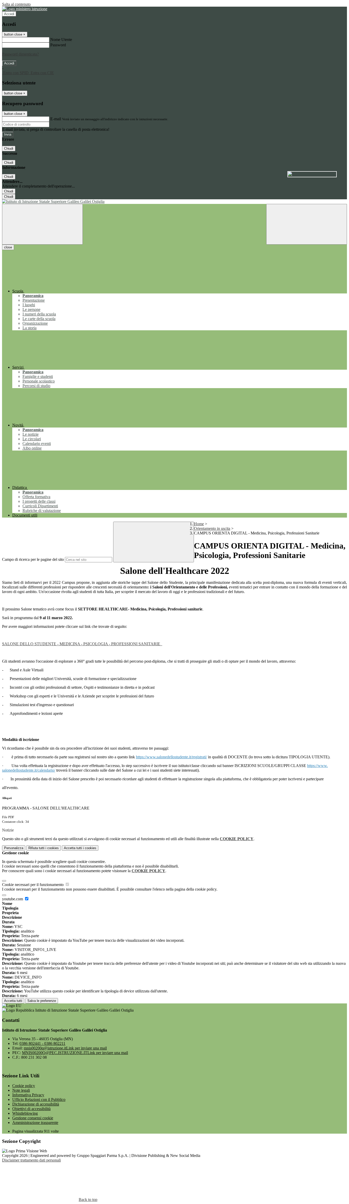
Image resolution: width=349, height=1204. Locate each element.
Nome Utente (61, 39)
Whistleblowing (25, 1113)
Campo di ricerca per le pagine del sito (33, 559)
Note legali (21, 1090)
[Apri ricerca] (306, 224)
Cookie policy (23, 1085)
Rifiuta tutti (43, 848)
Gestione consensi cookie (32, 1118)
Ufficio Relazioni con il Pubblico (38, 1099)
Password (58, 45)
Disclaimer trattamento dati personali (31, 1160)
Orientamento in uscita (212, 528)
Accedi (9, 14)
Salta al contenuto (16, 4)
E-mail (55, 119)
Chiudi (8, 148)
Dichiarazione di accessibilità (35, 1104)
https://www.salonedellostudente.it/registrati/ (171, 757)
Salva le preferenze (41, 1001)
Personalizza (13, 848)
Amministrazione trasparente (35, 1122)
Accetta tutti (80, 848)
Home (199, 524)
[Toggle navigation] (42, 224)
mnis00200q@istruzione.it (65, 1048)
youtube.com (13, 899)
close (8, 247)
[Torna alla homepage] (174, 201)
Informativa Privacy (28, 1095)
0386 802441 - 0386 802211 (42, 1043)
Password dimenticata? (20, 54)
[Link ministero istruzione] (24, 9)
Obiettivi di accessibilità (31, 1109)
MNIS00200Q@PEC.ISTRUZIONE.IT (75, 1052)
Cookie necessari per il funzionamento (33, 884)
